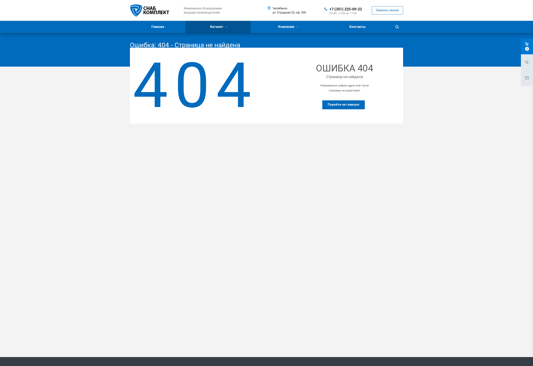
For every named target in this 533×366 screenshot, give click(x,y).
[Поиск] (397, 27)
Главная (157, 27)
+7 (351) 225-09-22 (345, 9)
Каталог (217, 27)
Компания (286, 27)
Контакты (357, 27)
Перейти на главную (343, 104)
